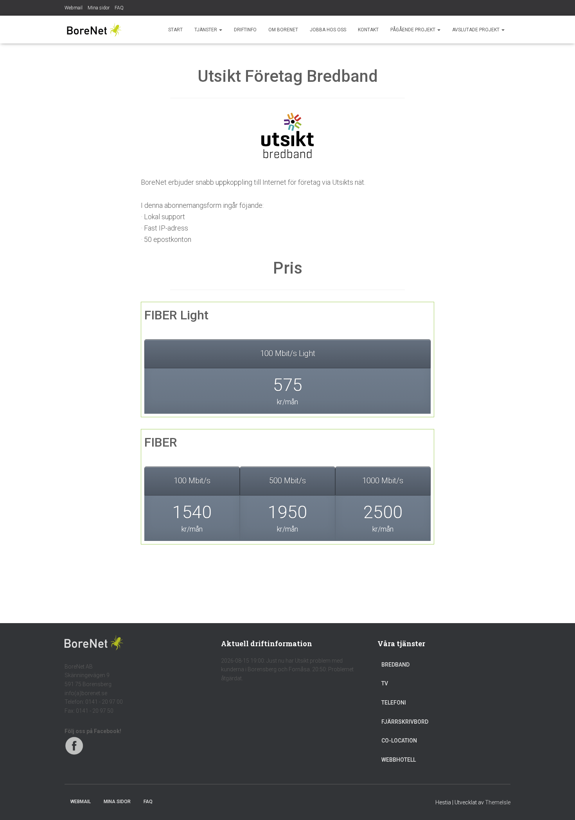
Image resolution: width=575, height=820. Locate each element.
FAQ (119, 8)
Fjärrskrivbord (404, 722)
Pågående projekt (413, 29)
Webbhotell (398, 760)
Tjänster (206, 29)
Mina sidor (99, 8)
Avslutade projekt (476, 29)
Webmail (74, 8)
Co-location (399, 740)
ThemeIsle (497, 802)
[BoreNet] (94, 30)
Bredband (395, 664)
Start (175, 29)
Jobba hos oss (328, 29)
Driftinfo (245, 29)
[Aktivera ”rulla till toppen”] (560, 804)
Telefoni (393, 702)
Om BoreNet (283, 29)
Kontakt (368, 29)
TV (384, 683)
